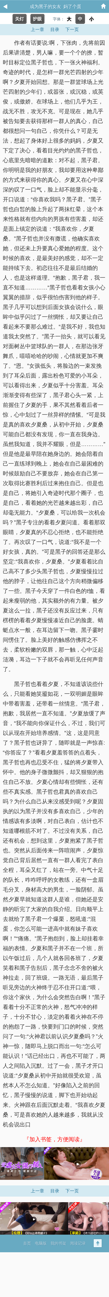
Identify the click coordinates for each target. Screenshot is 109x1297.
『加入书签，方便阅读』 (54, 1139)
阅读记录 (78, 1243)
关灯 (19, 18)
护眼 (37, 18)
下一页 (72, 29)
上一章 (37, 29)
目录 (54, 29)
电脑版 (41, 1243)
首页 (27, 1243)
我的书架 (58, 1243)
